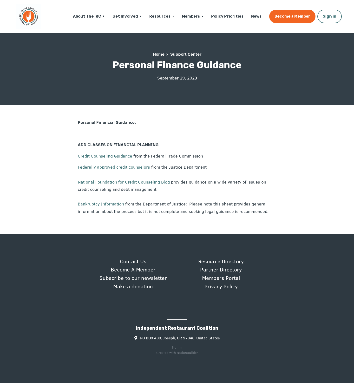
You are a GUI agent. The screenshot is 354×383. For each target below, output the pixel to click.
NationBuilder (187, 352)
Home (158, 54)
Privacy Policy (221, 286)
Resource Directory (221, 261)
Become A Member (133, 269)
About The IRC (87, 16)
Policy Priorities (227, 16)
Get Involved (125, 16)
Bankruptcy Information (101, 204)
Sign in (329, 16)
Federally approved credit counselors (114, 167)
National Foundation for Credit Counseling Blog (124, 182)
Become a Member (292, 16)
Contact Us (133, 261)
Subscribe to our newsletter (133, 277)
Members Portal (221, 277)
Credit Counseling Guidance (105, 156)
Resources (160, 16)
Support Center (185, 54)
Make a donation (133, 286)
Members (191, 16)
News (256, 16)
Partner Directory (221, 269)
